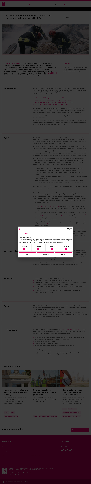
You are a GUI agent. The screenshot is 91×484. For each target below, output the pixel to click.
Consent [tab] (27, 233)
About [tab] (64, 233)
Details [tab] (45, 233)
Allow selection (45, 254)
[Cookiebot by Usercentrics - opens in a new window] (66, 229)
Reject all (28, 254)
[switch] (38, 249)
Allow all (63, 254)
